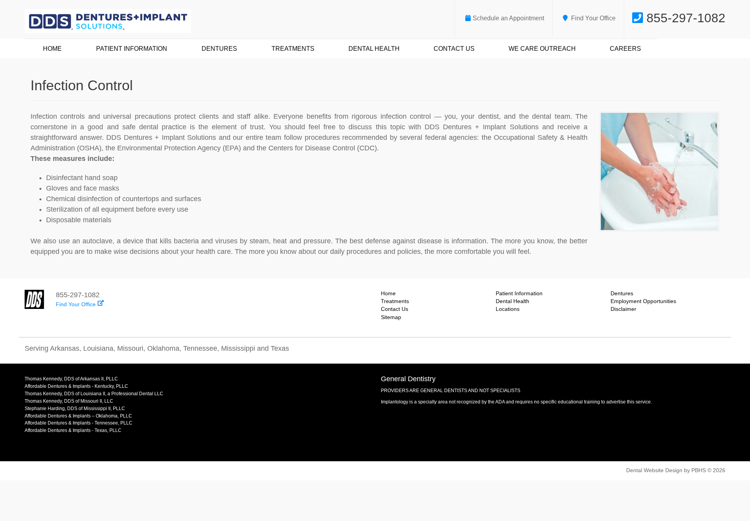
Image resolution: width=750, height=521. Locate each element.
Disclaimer (623, 309)
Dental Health (374, 48)
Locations (508, 309)
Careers (625, 48)
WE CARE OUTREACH (542, 48)
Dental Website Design (654, 470)
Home (52, 48)
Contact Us (454, 48)
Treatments (292, 48)
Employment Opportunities (643, 301)
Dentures (219, 48)
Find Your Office (593, 18)
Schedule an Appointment (508, 18)
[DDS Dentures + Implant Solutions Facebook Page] (718, 350)
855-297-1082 (684, 18)
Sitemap (391, 317)
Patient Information (131, 48)
